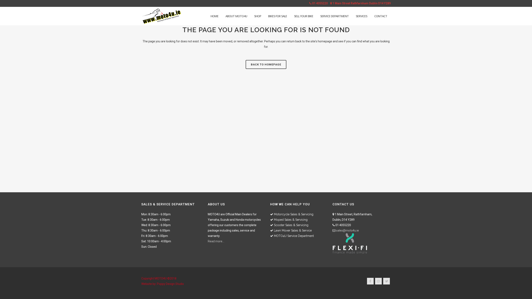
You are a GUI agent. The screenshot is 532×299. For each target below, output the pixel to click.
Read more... (216, 241)
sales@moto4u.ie (347, 230)
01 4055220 (320, 3)
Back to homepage (266, 64)
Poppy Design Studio (170, 284)
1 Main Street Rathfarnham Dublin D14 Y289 (361, 3)
